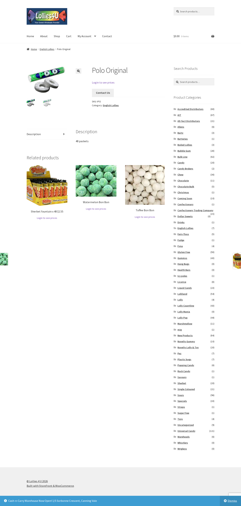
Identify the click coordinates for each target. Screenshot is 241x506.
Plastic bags (184, 359)
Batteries (182, 138)
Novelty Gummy (186, 341)
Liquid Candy (184, 287)
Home (30, 36)
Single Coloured (186, 389)
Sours (180, 395)
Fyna (180, 246)
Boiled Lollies (184, 144)
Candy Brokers (185, 168)
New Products (185, 335)
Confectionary (185, 204)
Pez (179, 353)
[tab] (47, 134)
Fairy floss (183, 234)
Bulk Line (182, 156)
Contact (107, 36)
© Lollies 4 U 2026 (37, 481)
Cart (68, 36)
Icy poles (182, 275)
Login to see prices (103, 82)
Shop (57, 36)
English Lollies (47, 49)
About (44, 36)
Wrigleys (182, 448)
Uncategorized (185, 425)
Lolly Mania (183, 311)
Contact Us (103, 92)
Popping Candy (185, 365)
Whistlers (182, 442)
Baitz (180, 132)
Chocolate (183, 180)
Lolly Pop (182, 317)
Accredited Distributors (190, 109)
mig (179, 329)
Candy (180, 162)
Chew (180, 174)
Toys (180, 419)
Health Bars (183, 269)
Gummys (182, 258)
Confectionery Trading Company (195, 210)
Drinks (181, 222)
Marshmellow (184, 323)
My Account (84, 36)
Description (34, 134)
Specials (182, 401)
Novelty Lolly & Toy (188, 347)
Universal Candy (186, 431)
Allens (180, 126)
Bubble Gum (184, 150)
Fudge (180, 240)
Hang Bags (183, 264)
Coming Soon (184, 198)
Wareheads (183, 436)
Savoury (181, 377)
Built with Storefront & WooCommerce (50, 486)
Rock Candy (183, 371)
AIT (179, 115)
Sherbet (181, 383)
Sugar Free (183, 413)
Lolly (180, 299)
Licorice (181, 281)
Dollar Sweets (185, 216)
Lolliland (182, 293)
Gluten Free (183, 252)
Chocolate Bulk (185, 186)
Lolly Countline (185, 305)
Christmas (183, 192)
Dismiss (232, 500)
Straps (181, 407)
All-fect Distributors (188, 121)
